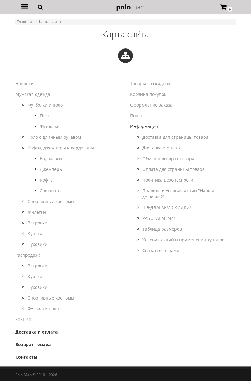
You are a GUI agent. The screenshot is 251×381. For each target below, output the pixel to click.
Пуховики (37, 244)
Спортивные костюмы (51, 201)
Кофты (47, 180)
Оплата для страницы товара (173, 169)
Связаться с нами (160, 250)
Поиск (136, 116)
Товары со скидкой (150, 83)
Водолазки (51, 158)
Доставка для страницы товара (175, 137)
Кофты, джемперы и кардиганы (61, 148)
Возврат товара (33, 344)
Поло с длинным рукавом (54, 137)
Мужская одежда (32, 94)
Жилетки (37, 212)
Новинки (24, 83)
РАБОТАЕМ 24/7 (158, 218)
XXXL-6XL (24, 319)
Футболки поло (43, 308)
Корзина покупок (148, 94)
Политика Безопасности (167, 180)
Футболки (50, 126)
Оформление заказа (151, 105)
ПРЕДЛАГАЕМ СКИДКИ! (166, 207)
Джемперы (51, 169)
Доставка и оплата (162, 148)
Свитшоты (51, 191)
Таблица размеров (162, 229)
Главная (24, 21)
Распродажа (28, 255)
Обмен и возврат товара (168, 158)
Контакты (26, 357)
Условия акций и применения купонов (183, 240)
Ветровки (37, 223)
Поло (45, 116)
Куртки (35, 233)
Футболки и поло (45, 105)
